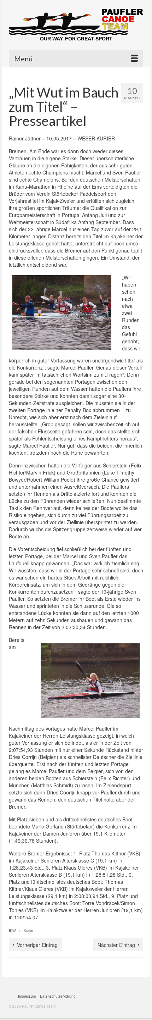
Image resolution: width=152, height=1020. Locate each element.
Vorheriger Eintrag (37, 944)
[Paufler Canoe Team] (76, 22)
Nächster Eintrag (116, 944)
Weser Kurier (22, 930)
